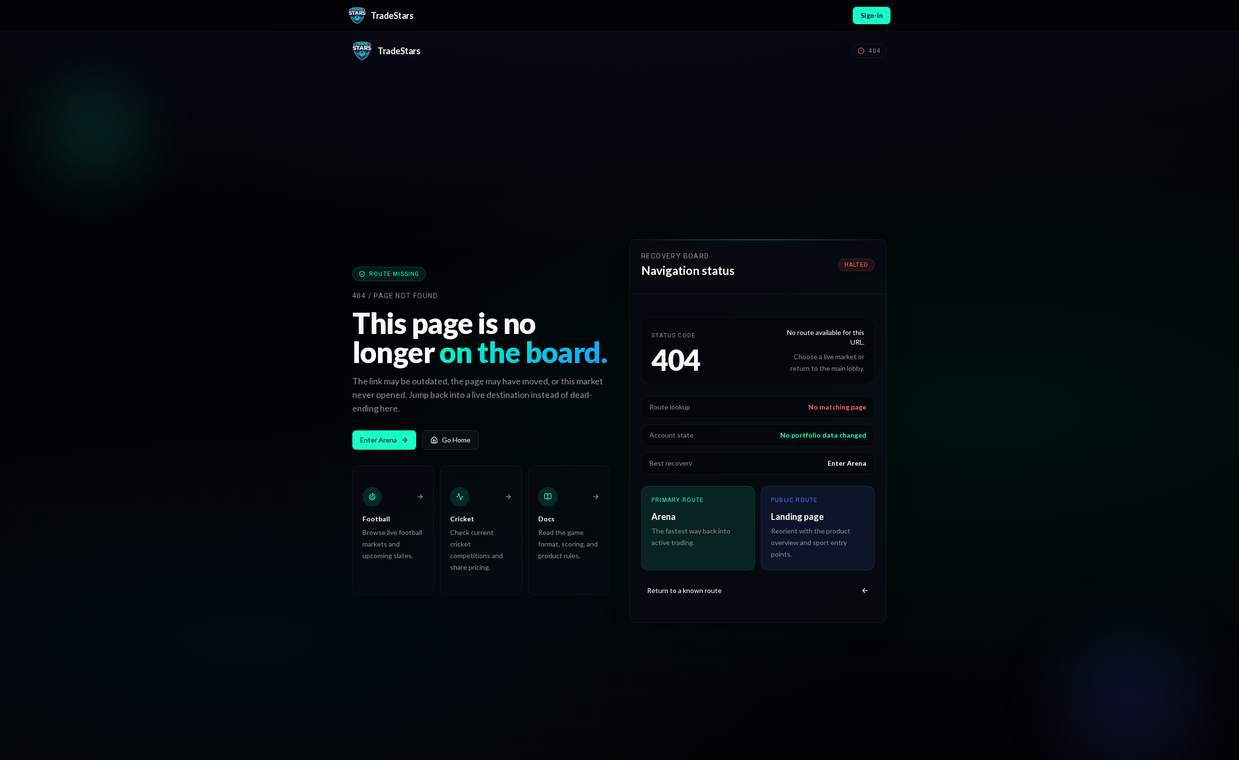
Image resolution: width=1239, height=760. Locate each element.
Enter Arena (378, 440)
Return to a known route (684, 590)
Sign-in (872, 15)
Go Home (456, 440)
